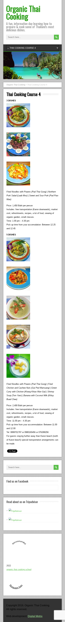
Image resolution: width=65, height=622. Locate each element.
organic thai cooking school (18, 569)
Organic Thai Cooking (23, 12)
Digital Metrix (35, 616)
